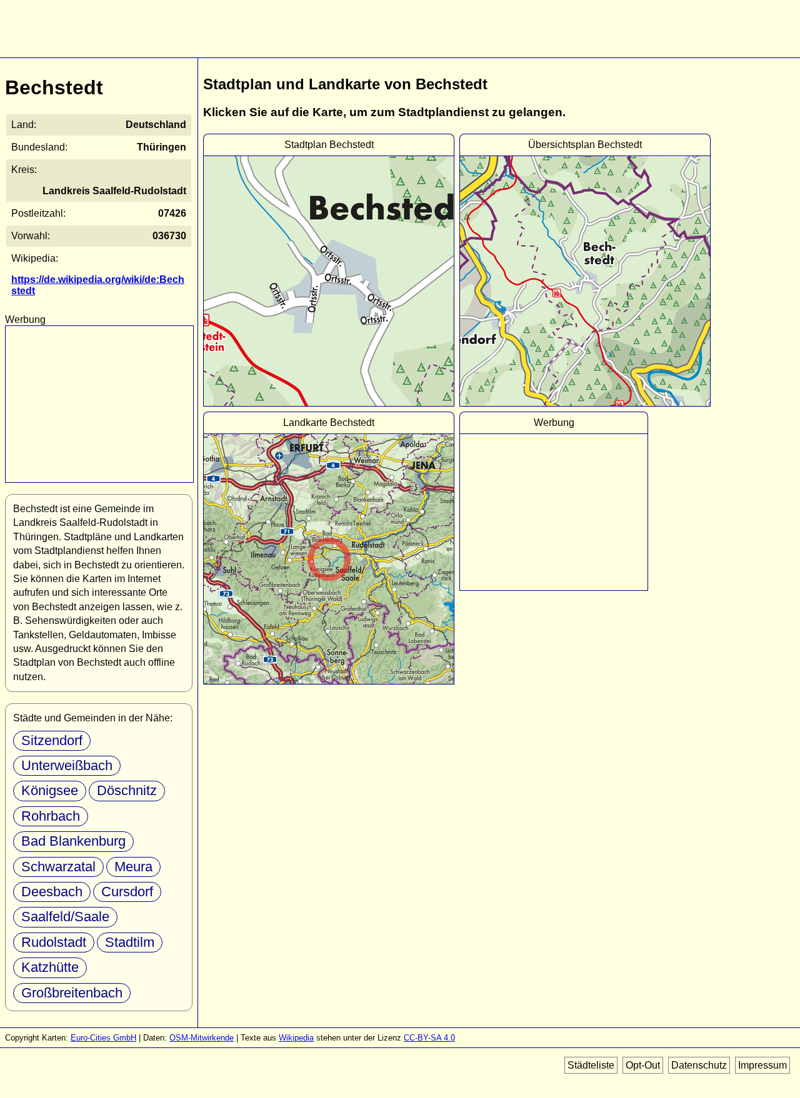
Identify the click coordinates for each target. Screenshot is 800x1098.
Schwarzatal (58, 866)
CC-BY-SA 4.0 (429, 1037)
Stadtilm (129, 942)
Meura (133, 866)
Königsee (49, 790)
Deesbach (51, 891)
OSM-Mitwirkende (201, 1037)
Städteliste (591, 1065)
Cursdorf (127, 891)
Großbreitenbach (71, 993)
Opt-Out (643, 1065)
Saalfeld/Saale (65, 916)
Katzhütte (50, 967)
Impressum (762, 1065)
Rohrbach (50, 816)
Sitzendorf (51, 740)
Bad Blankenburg (73, 841)
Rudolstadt (53, 942)
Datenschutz (699, 1065)
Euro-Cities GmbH (103, 1037)
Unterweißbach (66, 765)
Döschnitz (127, 790)
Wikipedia (296, 1037)
